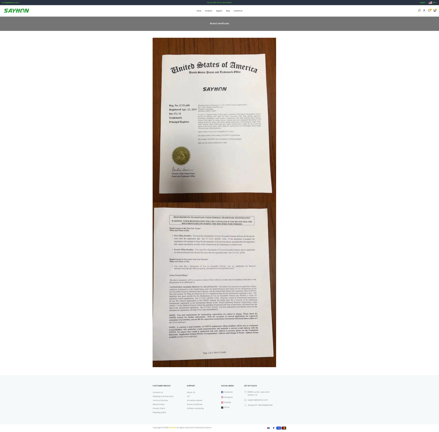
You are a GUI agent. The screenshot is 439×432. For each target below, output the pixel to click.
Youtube (227, 402)
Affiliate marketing (195, 408)
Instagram (228, 397)
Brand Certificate (194, 404)
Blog (228, 11)
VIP (188, 396)
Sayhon (208, 427)
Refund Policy (159, 404)
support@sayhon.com (258, 400)
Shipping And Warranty (163, 396)
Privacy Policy (159, 408)
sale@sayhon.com (11, 2)
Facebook (228, 392)
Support (219, 11)
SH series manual (194, 400)
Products (208, 11)
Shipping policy (159, 412)
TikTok (226, 407)
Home (199, 11)
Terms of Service (160, 400)
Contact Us (238, 11)
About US (191, 392)
